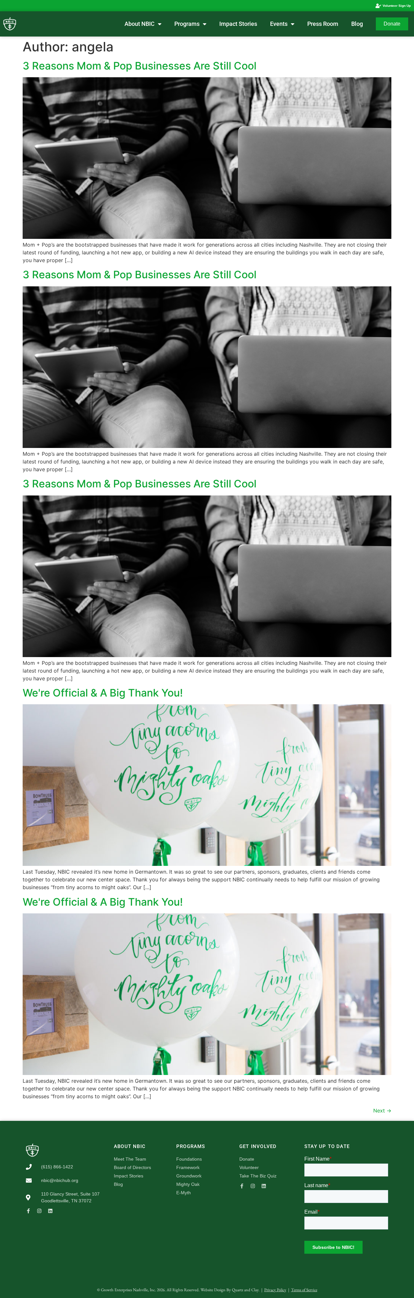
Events (279, 23)
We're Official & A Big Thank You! (103, 692)
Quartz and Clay (245, 1290)
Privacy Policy (275, 1290)
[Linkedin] (50, 1210)
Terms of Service (304, 1290)
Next (382, 1110)
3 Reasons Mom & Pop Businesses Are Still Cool (139, 65)
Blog (357, 23)
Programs (187, 23)
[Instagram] (39, 1210)
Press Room (322, 23)
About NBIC (140, 23)
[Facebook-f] (28, 1210)
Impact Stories (238, 23)
